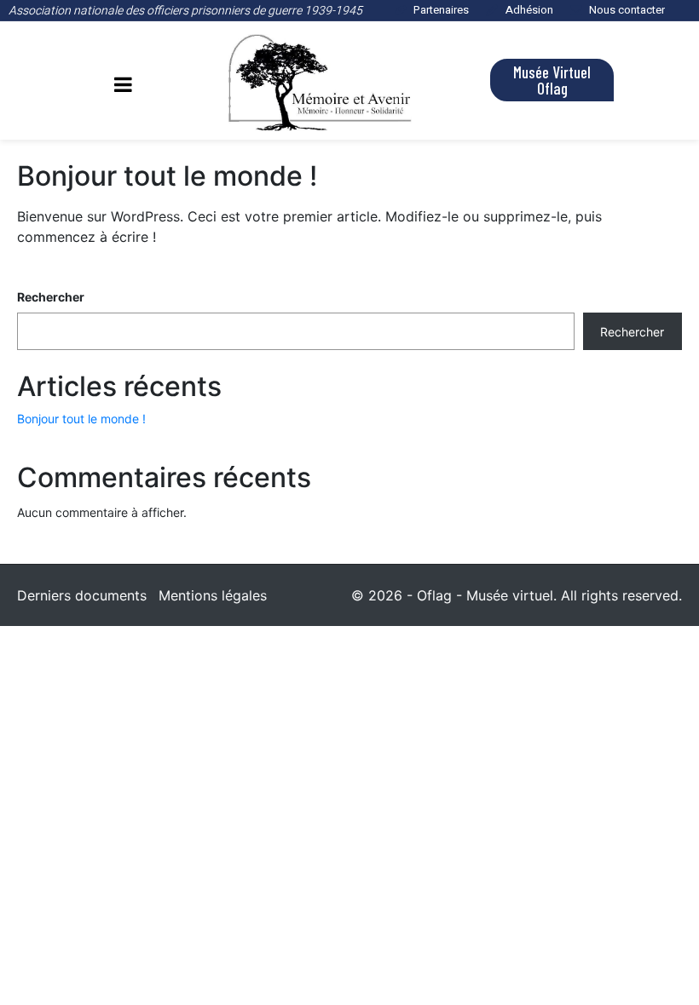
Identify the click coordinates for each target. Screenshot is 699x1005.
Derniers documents (82, 595)
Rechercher (50, 297)
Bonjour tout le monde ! (167, 175)
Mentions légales (213, 595)
